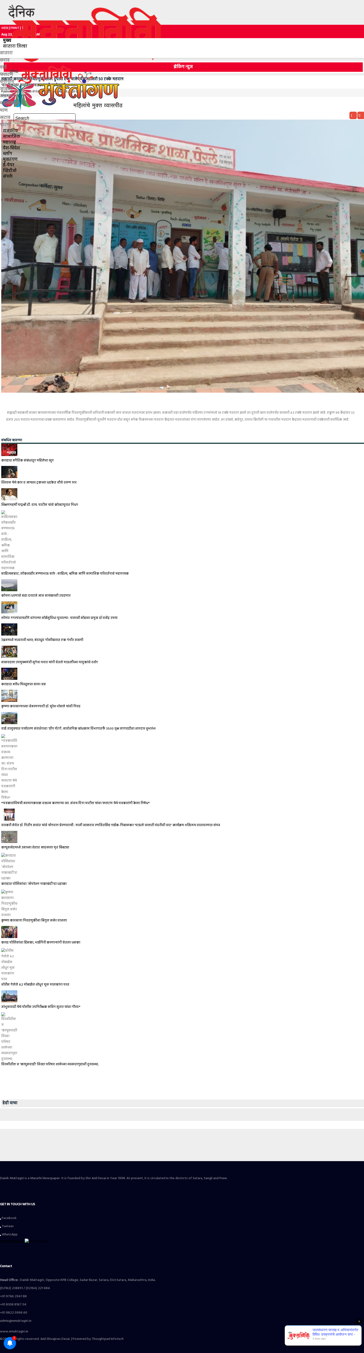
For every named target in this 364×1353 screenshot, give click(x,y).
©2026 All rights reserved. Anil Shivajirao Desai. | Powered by (46, 1339)
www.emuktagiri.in (14, 1331)
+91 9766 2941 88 (13, 1296)
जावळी (6, 89)
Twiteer (7, 1226)
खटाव (5, 117)
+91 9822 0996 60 (13, 1313)
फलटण (6, 74)
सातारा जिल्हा (15, 46)
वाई (3, 67)
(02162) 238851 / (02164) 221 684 (25, 1288)
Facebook (9, 1218)
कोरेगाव (7, 81)
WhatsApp (9, 1234)
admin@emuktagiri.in (15, 1321)
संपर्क (8, 176)
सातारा (6, 53)
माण (4, 110)
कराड (5, 60)
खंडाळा (6, 96)
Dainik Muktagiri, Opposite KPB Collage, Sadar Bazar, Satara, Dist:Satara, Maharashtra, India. (78, 1280)
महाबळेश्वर (9, 103)
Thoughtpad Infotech (108, 1339)
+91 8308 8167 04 (13, 1304)
